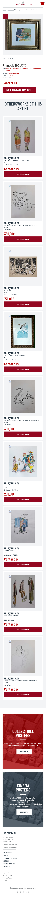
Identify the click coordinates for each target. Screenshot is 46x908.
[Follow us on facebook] (17, 892)
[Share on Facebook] (8, 58)
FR (44, 2)
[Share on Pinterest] (12, 58)
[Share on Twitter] (10, 58)
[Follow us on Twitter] (20, 892)
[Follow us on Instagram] (23, 892)
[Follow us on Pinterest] (28, 892)
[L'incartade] (23, 5)
